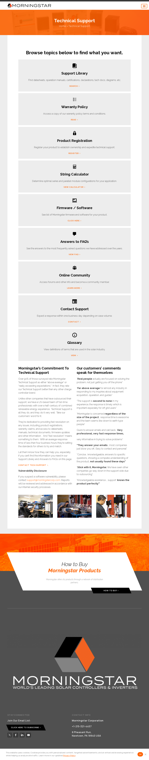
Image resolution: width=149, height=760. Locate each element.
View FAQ (74, 254)
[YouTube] (28, 735)
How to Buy (110, 590)
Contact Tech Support (32, 465)
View (73, 355)
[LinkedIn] (22, 735)
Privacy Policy (69, 755)
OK (140, 754)
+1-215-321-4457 (82, 726)
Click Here (74, 220)
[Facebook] (15, 735)
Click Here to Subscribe (25, 727)
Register (74, 153)
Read (73, 119)
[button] (144, 6)
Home (62, 26)
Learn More (73, 288)
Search (73, 86)
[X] (9, 735)
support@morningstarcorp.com (43, 480)
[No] (145, 754)
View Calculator (74, 187)
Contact (73, 321)
